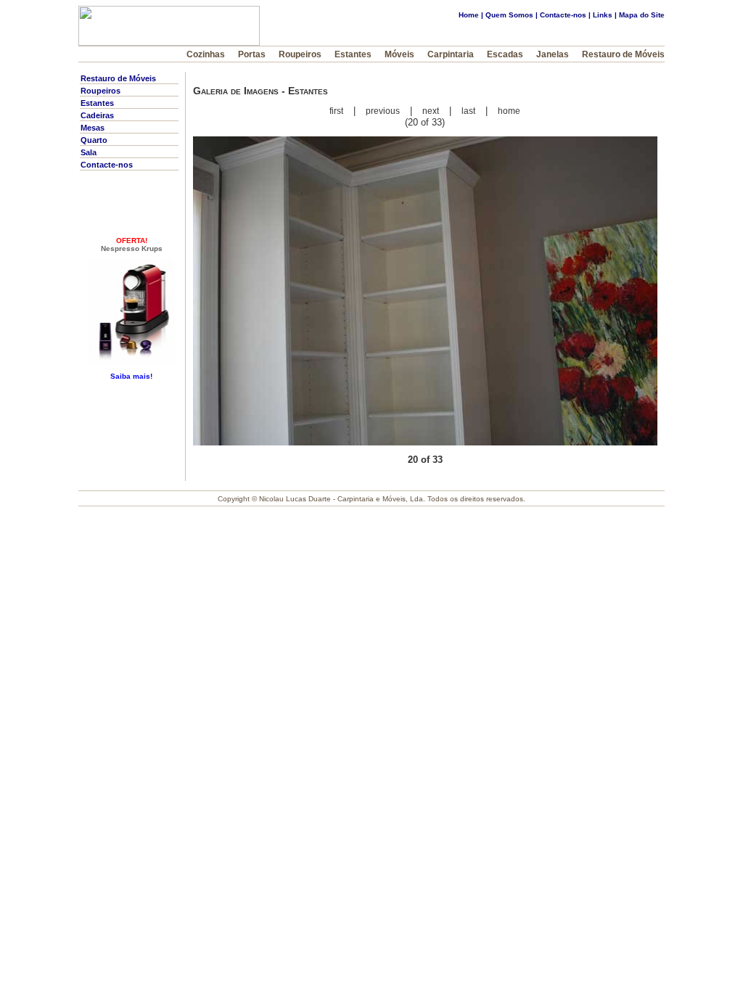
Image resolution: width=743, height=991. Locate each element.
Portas (252, 54)
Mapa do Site (642, 15)
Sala (89, 152)
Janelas (552, 54)
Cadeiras (97, 115)
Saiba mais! (131, 376)
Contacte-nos (563, 15)
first (336, 111)
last (468, 111)
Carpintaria (450, 54)
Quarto (94, 140)
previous (383, 111)
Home (469, 15)
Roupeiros (300, 54)
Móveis (406, 54)
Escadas (505, 54)
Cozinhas (206, 54)
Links (602, 15)
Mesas (92, 127)
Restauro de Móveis (623, 54)
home (509, 111)
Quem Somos (509, 15)
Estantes (353, 54)
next (430, 111)
